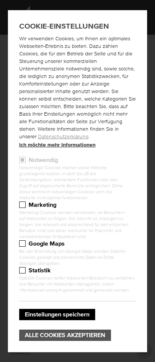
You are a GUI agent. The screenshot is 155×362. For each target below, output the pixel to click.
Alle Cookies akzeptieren (65, 335)
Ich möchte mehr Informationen (57, 145)
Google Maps (47, 244)
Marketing (42, 205)
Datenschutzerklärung (63, 136)
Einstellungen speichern (57, 315)
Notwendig (43, 160)
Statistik (40, 270)
